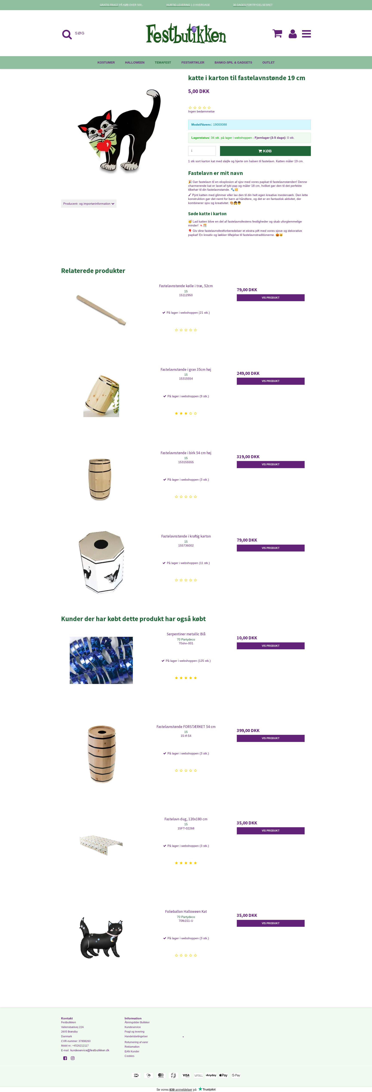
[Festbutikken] (186, 33)
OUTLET (268, 62)
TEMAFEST (163, 62)
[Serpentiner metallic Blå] (101, 669)
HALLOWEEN (134, 62)
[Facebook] (66, 1058)
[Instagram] (74, 1058)
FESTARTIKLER (192, 62)
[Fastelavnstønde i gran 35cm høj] (101, 404)
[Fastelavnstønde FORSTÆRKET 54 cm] (101, 761)
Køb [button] (267, 151)
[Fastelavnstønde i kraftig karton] (101, 571)
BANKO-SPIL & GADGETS (233, 62)
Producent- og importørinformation (87, 203)
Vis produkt (270, 297)
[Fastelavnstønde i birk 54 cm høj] (101, 488)
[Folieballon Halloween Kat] (101, 946)
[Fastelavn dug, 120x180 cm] (101, 854)
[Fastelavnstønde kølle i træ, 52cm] (101, 321)
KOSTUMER (106, 62)
